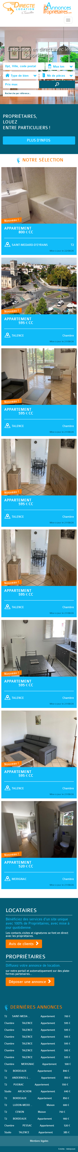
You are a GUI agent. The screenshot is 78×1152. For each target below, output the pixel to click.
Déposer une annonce (28, 982)
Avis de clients (22, 944)
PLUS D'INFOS (39, 140)
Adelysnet (70, 1149)
